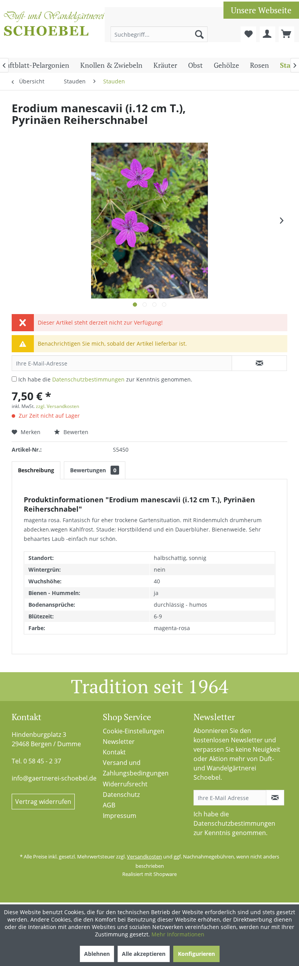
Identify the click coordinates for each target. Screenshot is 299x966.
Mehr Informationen (177, 934)
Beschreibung (36, 470)
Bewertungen (93, 470)
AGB (109, 805)
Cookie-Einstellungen (133, 731)
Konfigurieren (196, 953)
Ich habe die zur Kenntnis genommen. (105, 379)
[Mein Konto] (267, 34)
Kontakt (114, 752)
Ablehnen (97, 953)
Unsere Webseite (261, 10)
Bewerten (75, 432)
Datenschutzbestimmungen (88, 379)
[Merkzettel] (248, 34)
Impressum (119, 815)
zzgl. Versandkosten (57, 406)
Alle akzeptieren (143, 953)
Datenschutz (121, 794)
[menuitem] (159, 34)
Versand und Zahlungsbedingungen (136, 767)
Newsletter (119, 741)
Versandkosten (144, 856)
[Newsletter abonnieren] (275, 797)
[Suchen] (199, 34)
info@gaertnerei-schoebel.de (54, 778)
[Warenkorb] (286, 34)
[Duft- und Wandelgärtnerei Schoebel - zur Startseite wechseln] (54, 30)
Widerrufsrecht (125, 784)
